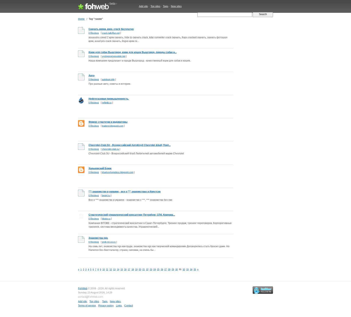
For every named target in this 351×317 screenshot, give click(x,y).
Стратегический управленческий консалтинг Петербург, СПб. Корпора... (132, 214)
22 (147, 269)
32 (184, 269)
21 (143, 269)
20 (140, 269)
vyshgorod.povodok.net (113, 56)
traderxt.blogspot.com (113, 126)
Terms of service (87, 305)
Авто (91, 75)
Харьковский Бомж (100, 168)
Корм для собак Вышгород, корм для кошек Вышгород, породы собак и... (133, 52)
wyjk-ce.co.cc (109, 242)
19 (136, 269)
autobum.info (108, 79)
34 (191, 269)
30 (176, 269)
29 (173, 269)
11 (107, 269)
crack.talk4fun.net (111, 33)
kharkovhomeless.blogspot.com (117, 172)
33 (187, 269)
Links (119, 305)
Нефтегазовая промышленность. (109, 98)
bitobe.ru (106, 218)
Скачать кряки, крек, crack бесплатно (111, 29)
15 (121, 269)
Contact (128, 305)
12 (110, 269)
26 (162, 269)
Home (81, 19)
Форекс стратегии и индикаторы (108, 122)
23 (151, 269)
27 (165, 269)
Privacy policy (106, 305)
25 (158, 269)
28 (169, 269)
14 (118, 269)
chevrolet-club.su (110, 149)
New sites (176, 6)
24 (154, 269)
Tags (165, 6)
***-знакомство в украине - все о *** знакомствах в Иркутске (125, 191)
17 (129, 269)
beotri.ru (106, 195)
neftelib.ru (107, 102)
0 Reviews (94, 33)
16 (125, 269)
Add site (143, 6)
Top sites (155, 6)
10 (103, 269)
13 (114, 269)
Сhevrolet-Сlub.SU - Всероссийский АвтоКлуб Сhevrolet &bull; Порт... (130, 145)
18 (132, 269)
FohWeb (82, 288)
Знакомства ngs (98, 238)
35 (195, 269)
